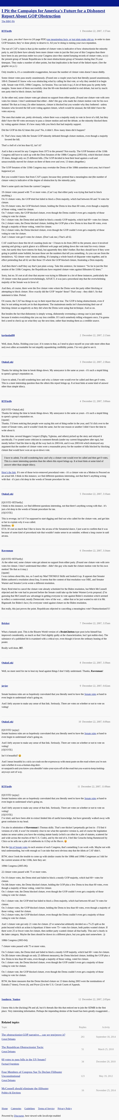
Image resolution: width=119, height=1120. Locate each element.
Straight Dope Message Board (16, 3)
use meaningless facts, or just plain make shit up (70, 39)
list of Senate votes (18, 847)
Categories (16, 1108)
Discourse (19, 1115)
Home (5, 1108)
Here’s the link (9, 472)
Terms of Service (46, 1108)
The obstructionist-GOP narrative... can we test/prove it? (33, 1034)
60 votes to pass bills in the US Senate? (24, 1059)
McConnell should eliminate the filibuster (25, 1088)
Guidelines (29, 1108)
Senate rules (90, 694)
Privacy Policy (65, 1108)
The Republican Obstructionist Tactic (23, 1047)
